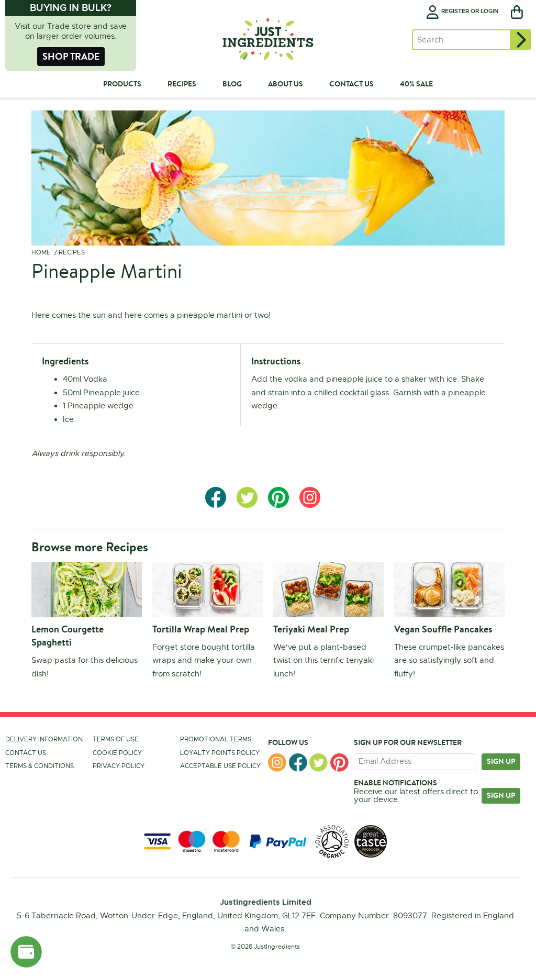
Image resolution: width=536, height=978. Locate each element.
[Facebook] (298, 762)
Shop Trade (70, 56)
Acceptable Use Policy (220, 766)
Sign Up (501, 795)
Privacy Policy (118, 766)
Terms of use (116, 739)
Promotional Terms (215, 739)
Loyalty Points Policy (220, 753)
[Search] (520, 39)
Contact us (25, 753)
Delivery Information (44, 739)
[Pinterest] (339, 762)
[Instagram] (277, 762)
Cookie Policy (117, 753)
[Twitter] (318, 762)
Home (41, 252)
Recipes (72, 252)
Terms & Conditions (39, 766)
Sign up (501, 761)
